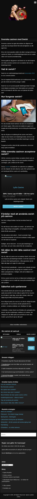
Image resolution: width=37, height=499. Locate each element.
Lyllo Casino (18, 187)
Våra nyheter (7, 485)
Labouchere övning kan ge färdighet (12, 419)
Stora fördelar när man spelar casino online (14, 395)
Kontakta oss (7, 488)
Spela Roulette (7, 472)
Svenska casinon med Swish (11, 477)
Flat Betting (4, 424)
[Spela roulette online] (18, 20)
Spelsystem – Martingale (8, 417)
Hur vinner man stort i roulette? (10, 392)
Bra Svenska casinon (7, 387)
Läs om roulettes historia (8, 384)
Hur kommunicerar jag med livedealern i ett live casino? (18, 372)
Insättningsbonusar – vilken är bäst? (12, 397)
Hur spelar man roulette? (8, 389)
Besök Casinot (18, 206)
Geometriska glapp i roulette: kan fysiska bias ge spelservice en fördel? (15, 376)
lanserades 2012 (30, 73)
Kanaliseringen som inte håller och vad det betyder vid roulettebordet (17, 365)
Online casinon (7, 475)
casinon (7, 166)
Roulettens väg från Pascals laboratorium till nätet (16, 361)
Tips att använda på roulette (9, 400)
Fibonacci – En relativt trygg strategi (12, 414)
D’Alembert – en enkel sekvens (10, 427)
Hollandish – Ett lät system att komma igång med (16, 422)
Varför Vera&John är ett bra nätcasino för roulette (16, 368)
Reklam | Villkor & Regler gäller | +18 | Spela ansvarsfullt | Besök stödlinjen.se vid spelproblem (17, 196)
